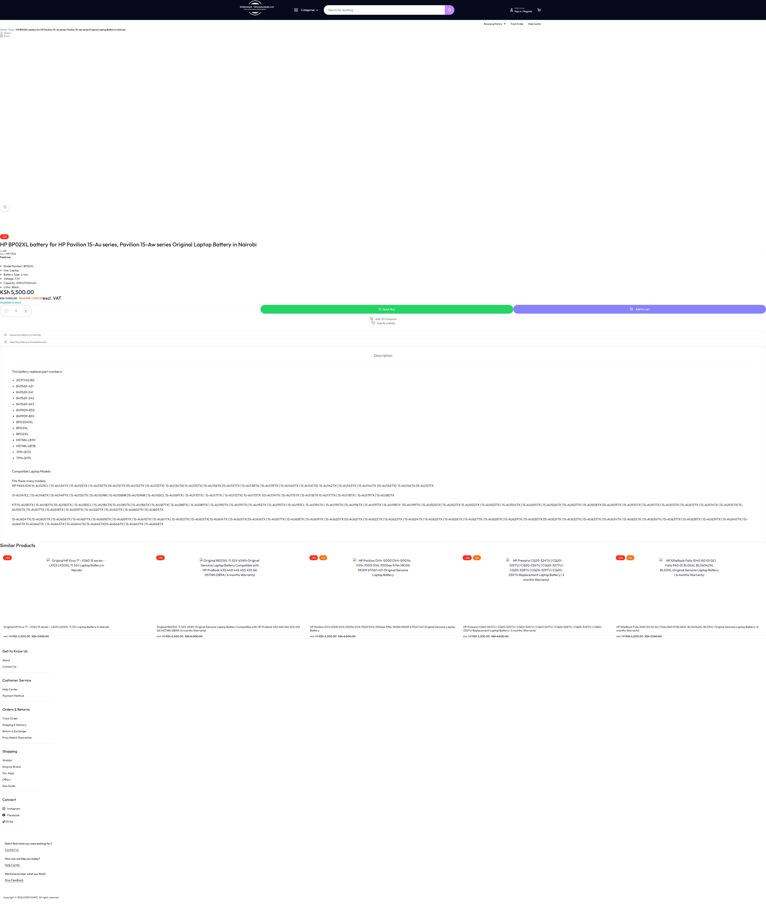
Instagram (13, 808)
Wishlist (7, 760)
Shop (11, 29)
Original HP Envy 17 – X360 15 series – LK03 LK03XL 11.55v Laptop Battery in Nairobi (56, 627)
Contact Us (9, 666)
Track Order (516, 23)
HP (4, 251)
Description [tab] (383, 355)
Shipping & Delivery (14, 725)
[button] (383, 319)
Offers (6, 779)
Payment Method (13, 696)
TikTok (9, 821)
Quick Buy (389, 309)
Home (3, 29)
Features (5, 257)
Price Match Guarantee (17, 737)
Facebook (13, 815)
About (6, 660)
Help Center (534, 23)
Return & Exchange (14, 731)
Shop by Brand (11, 767)
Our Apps (8, 773)
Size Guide (8, 786)
